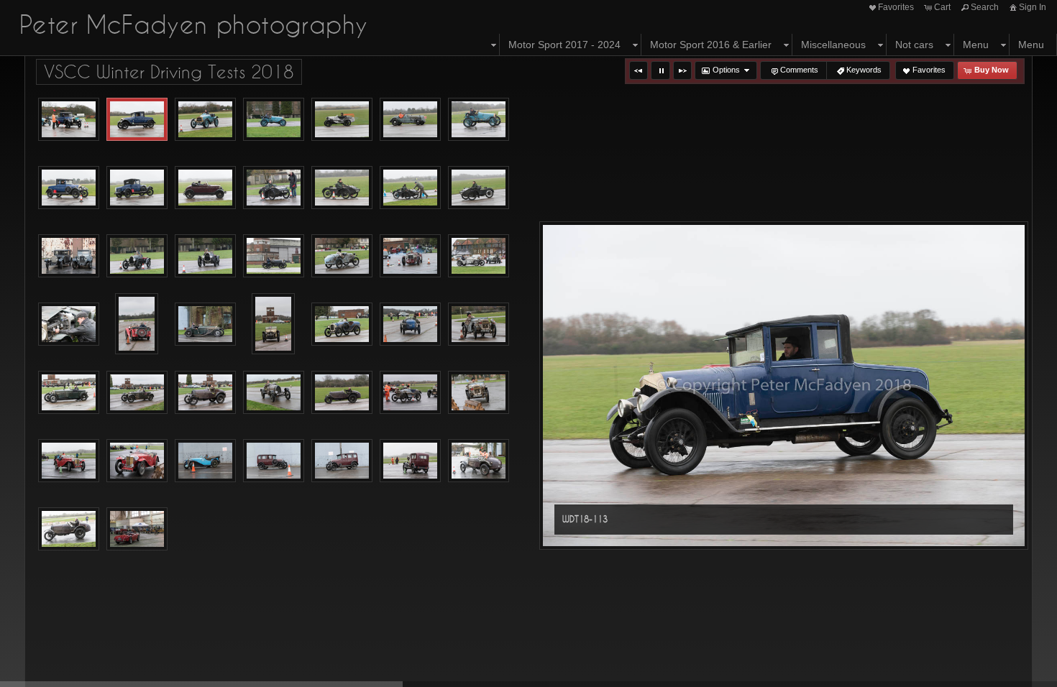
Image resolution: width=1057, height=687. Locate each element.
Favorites (896, 7)
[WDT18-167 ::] (274, 256)
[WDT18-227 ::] (410, 392)
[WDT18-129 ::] (478, 119)
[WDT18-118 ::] (274, 119)
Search (985, 7)
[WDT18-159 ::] (69, 256)
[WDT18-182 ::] (478, 256)
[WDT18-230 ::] (478, 392)
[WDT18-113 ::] (137, 119)
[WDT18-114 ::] (205, 119)
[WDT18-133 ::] (137, 188)
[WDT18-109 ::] (69, 119)
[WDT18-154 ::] (342, 188)
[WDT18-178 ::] (410, 256)
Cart (942, 7)
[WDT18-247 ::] (274, 461)
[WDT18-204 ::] (69, 392)
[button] (638, 70)
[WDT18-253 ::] (478, 461)
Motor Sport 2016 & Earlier (711, 44)
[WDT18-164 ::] (205, 256)
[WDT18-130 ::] (69, 188)
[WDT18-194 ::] (342, 324)
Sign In (1032, 7)
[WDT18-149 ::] (274, 188)
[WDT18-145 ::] (205, 188)
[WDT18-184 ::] (69, 324)
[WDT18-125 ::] (410, 119)
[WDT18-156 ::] (478, 188)
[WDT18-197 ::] (410, 324)
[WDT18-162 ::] (137, 256)
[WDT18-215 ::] (205, 392)
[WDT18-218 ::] (274, 392)
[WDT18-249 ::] (342, 461)
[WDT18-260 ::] (137, 529)
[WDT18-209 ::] (137, 392)
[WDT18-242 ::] (205, 461)
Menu (976, 44)
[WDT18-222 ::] (342, 392)
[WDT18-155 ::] (410, 188)
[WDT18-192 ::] (273, 324)
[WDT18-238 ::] (137, 461)
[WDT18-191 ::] (205, 324)
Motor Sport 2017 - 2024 (564, 44)
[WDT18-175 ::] (342, 256)
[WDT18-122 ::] (342, 119)
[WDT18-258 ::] (69, 529)
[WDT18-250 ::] (410, 461)
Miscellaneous (833, 44)
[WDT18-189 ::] (137, 324)
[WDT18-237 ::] (69, 461)
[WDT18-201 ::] (478, 324)
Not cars (914, 44)
